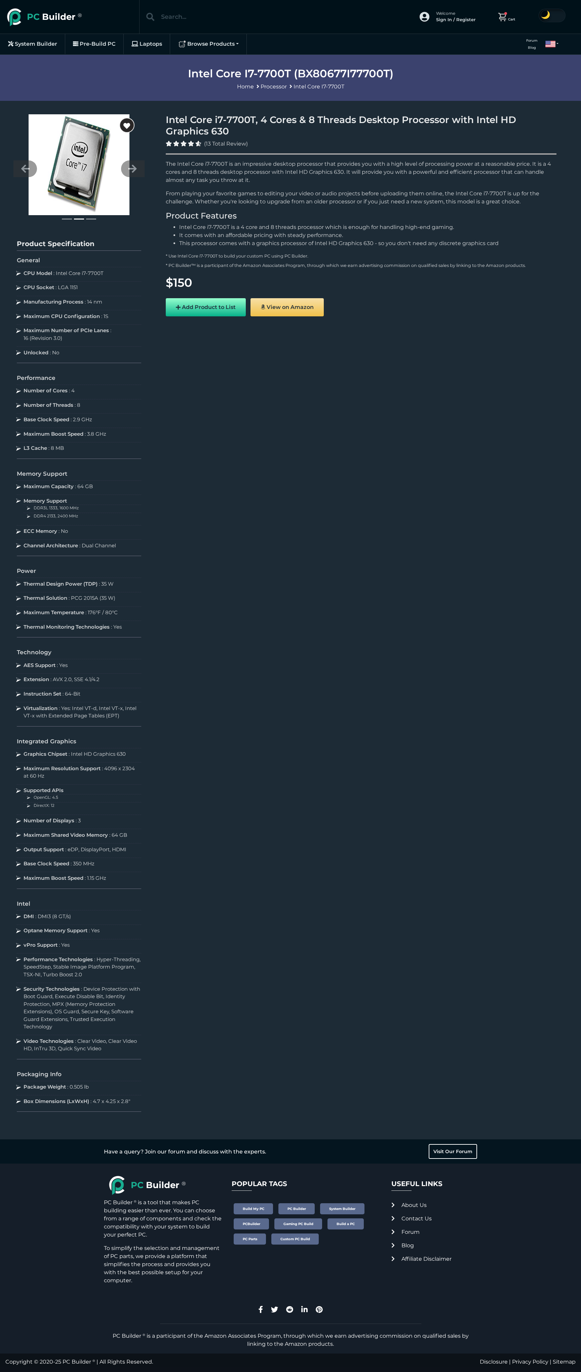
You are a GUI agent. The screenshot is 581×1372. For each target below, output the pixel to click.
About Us (413, 1205)
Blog (532, 47)
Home (245, 86)
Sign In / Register (455, 19)
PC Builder (295, 256)
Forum (532, 40)
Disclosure (494, 1362)
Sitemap (564, 1362)
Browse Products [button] (210, 44)
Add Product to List (208, 307)
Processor (274, 86)
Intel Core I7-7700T (319, 86)
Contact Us (416, 1218)
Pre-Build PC (97, 44)
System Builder (35, 44)
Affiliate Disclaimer (426, 1259)
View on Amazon (289, 307)
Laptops (150, 44)
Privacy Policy (530, 1362)
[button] (549, 44)
